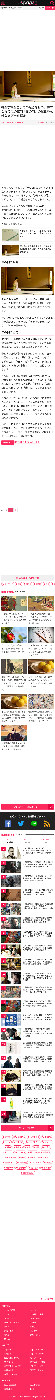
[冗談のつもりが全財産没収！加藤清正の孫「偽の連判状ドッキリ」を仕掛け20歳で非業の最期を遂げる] (11, 1076)
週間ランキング (36, 1370)
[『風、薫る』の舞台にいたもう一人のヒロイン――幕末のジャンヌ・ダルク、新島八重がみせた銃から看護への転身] (11, 853)
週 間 (27, 841)
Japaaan (27, 2)
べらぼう (21, 1152)
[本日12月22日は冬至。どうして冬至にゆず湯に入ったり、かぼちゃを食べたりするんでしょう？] (14, 702)
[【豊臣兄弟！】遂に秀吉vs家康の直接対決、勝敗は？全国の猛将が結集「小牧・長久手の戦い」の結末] (11, 992)
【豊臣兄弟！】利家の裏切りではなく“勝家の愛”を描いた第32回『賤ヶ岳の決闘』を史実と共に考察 (37, 919)
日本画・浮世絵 (36, 1314)
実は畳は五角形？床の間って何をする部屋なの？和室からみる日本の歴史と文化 (35, 249)
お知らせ (8, 1353)
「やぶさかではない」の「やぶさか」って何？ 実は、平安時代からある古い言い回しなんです (40, 618)
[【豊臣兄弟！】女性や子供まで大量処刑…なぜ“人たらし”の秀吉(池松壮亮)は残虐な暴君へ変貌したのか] (11, 964)
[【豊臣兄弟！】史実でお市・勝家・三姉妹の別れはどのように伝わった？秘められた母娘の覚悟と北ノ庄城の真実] (11, 1034)
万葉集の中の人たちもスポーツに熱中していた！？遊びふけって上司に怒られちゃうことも (40, 650)
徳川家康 (12, 1157)
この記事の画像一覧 (28, 577)
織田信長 (34, 1152)
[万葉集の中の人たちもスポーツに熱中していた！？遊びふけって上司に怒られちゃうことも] (41, 635)
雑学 (9, 1147)
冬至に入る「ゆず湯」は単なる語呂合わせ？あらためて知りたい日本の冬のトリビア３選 (40, 681)
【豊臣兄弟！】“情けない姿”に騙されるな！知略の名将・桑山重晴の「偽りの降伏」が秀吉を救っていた (38, 864)
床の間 (38, 584)
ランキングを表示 (27, 1128)
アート (7, 1314)
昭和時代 (22, 1167)
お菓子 (18, 1147)
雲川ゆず (41, 122)
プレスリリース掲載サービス (26, 806)
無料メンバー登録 (37, 1362)
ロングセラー (33, 1142)
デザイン (34, 1157)
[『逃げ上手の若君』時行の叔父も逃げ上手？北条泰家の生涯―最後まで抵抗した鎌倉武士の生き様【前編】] (11, 937)
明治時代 (46, 1152)
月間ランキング (10, 1374)
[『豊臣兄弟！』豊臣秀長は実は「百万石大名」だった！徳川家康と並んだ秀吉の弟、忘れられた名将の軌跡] (11, 1090)
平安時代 (48, 1137)
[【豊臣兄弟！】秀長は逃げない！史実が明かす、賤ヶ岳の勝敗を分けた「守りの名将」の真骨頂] (11, 881)
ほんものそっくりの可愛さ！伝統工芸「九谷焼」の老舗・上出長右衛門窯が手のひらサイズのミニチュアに (37, 1017)
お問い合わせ (35, 1357)
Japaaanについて (37, 1353)
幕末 (28, 1147)
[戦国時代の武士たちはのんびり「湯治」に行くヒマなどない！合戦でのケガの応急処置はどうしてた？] (41, 702)
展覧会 (49, 1162)
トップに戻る (48, 1299)
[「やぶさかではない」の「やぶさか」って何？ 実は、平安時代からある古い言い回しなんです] (41, 604)
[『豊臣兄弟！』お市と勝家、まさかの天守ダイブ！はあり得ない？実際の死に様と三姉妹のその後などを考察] (11, 1062)
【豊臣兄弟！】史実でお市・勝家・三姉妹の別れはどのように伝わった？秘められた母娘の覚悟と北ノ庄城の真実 (37, 1032)
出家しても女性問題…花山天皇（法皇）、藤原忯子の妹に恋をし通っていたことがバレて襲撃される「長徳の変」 (13, 683)
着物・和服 (34, 1318)
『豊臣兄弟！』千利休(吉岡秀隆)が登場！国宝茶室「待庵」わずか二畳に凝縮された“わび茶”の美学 (38, 892)
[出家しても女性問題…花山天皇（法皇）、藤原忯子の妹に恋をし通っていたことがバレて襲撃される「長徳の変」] (14, 667)
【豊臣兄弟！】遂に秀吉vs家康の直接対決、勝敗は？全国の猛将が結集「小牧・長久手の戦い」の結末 (37, 989)
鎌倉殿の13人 (28, 1172)
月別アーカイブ (36, 1366)
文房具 (45, 1157)
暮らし (7, 1334)
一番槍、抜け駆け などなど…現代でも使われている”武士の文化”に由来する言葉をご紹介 (13, 618)
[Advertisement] (27, 40)
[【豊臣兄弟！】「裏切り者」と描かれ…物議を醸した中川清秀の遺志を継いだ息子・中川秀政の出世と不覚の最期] (11, 978)
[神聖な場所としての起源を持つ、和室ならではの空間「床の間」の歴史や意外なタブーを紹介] (27, 87)
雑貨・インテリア (11, 1322)
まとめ (33, 1310)
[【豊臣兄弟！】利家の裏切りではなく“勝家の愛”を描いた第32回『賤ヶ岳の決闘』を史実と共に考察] (11, 923)
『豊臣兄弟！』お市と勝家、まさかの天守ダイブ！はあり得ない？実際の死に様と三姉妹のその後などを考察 (37, 1060)
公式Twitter (21, 823)
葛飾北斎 (47, 1167)
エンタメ (34, 1330)
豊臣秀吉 (23, 1162)
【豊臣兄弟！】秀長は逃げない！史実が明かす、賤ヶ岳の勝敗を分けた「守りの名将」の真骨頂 (37, 878)
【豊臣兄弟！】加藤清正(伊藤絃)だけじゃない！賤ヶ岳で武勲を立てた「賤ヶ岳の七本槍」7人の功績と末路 (38, 906)
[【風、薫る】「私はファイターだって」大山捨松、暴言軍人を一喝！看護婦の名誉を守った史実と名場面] (11, 950)
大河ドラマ (34, 1137)
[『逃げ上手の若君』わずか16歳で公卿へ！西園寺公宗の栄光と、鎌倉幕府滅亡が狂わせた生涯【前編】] (11, 1117)
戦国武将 (19, 1142)
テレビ (9, 1152)
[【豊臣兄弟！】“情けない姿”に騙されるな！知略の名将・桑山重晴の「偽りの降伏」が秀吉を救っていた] (11, 867)
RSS (47, 823)
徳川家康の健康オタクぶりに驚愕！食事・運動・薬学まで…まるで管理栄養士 (13, 746)
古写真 (7, 1339)
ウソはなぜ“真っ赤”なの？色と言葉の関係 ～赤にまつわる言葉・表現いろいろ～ (13, 648)
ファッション (9, 1318)
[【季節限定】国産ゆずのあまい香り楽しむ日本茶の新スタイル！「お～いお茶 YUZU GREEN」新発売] (11, 1103)
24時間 (10, 841)
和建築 (28, 584)
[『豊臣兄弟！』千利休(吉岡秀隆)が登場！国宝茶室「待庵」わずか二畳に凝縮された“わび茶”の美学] (11, 895)
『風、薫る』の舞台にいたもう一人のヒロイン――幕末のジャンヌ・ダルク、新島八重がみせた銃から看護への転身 (38, 851)
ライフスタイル (7, 122)
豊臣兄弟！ (9, 1162)
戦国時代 (21, 1137)
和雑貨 (33, 1322)
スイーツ (48, 1142)
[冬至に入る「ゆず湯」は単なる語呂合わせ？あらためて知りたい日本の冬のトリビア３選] (41, 667)
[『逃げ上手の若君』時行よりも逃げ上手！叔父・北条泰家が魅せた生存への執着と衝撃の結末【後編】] (11, 1006)
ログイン (41, 8)
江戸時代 (8, 1137)
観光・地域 (8, 1330)
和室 (19, 584)
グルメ (7, 1326)
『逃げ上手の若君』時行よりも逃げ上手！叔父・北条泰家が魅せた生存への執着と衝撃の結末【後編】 (37, 1003)
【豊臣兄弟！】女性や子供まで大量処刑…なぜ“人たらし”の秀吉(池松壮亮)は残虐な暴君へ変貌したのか (37, 961)
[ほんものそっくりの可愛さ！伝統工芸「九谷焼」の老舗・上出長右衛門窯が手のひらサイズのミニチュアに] (11, 1020)
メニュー (3, 3)
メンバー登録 (50, 8)
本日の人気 (8, 1370)
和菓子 (33, 1326)
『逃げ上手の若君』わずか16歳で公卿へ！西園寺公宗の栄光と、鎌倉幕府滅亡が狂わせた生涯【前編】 (38, 1114)
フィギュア (36, 1162)
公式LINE (34, 823)
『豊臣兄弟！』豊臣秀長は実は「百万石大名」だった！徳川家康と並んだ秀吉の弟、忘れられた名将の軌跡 (37, 1086)
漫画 (37, 1147)
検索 (52, 3)
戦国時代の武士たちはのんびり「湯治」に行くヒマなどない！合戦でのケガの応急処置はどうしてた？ (40, 716)
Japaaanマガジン (37, 1349)
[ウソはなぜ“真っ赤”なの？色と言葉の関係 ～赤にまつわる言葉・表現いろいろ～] (14, 635)
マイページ (8, 1362)
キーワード (19, 122)
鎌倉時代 (9, 1167)
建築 (47, 584)
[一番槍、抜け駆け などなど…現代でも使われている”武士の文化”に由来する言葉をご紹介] (14, 604)
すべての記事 (9, 1310)
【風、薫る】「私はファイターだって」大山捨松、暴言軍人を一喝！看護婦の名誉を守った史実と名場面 (38, 947)
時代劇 (47, 1147)
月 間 (45, 841)
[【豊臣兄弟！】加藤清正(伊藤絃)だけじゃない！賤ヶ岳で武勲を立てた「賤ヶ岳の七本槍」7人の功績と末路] (11, 909)
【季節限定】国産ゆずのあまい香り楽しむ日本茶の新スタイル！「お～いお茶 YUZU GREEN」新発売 (37, 1100)
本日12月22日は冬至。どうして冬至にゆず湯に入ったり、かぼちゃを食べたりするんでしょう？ (13, 716)
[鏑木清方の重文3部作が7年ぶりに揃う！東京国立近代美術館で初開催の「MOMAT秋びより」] (11, 1048)
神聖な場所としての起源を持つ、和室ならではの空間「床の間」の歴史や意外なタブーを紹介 (27, 111)
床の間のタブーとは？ (21, 442)
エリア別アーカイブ (12, 1366)
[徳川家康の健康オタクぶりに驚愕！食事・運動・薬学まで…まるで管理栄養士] (14, 733)
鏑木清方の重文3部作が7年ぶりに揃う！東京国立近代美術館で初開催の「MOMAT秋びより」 (37, 1045)
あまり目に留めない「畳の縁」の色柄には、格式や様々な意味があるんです (35, 233)
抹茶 (23, 1157)
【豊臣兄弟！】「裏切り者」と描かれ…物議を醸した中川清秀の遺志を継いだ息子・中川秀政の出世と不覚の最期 (37, 976)
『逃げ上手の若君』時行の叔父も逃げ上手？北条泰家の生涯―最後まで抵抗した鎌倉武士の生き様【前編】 (37, 933)
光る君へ (34, 1167)
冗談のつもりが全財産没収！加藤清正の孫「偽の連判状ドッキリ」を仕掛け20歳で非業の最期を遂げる (37, 1072)
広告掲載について (11, 1357)
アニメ (8, 1142)
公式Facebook (8, 823)
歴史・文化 (34, 1334)
